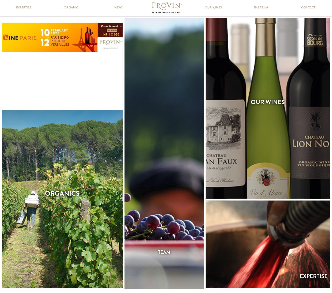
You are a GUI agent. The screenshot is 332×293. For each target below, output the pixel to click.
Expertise (23, 7)
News (118, 7)
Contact (308, 7)
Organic (71, 7)
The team (261, 7)
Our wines (213, 7)
